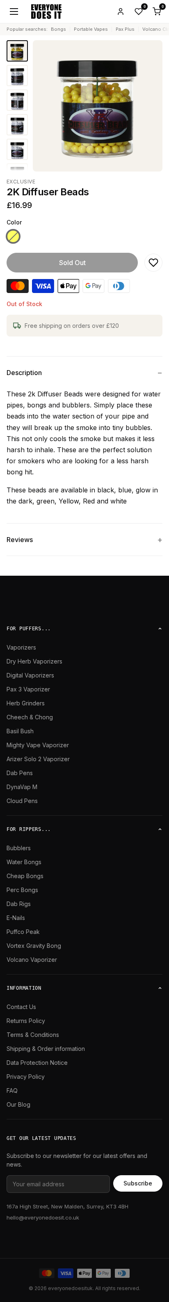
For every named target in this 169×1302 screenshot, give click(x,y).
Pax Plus (125, 29)
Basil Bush (20, 731)
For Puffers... (29, 629)
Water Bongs (24, 861)
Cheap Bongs (25, 875)
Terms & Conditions (33, 1034)
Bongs (58, 29)
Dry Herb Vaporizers (34, 661)
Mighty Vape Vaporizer (38, 744)
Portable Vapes (91, 29)
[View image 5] (17, 149)
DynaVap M (22, 786)
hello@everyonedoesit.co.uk (43, 1217)
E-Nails (16, 917)
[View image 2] (17, 75)
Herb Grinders (26, 703)
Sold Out (72, 263)
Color (14, 222)
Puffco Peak (23, 931)
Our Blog (18, 1104)
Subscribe (137, 1183)
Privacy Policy (26, 1076)
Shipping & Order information (46, 1048)
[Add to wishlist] (153, 263)
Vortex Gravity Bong (34, 945)
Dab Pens (20, 772)
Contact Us (21, 1006)
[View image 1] (17, 51)
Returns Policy (26, 1020)
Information (24, 988)
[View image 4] (17, 124)
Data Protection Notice (37, 1062)
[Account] (120, 11)
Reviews (20, 539)
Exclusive (21, 181)
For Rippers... (29, 829)
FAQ (12, 1090)
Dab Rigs (19, 903)
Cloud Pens (22, 800)
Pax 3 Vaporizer (28, 689)
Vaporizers (21, 647)
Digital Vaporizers (30, 675)
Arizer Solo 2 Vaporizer (38, 758)
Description (24, 372)
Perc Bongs (22, 889)
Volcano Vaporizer (32, 959)
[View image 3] (17, 100)
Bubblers (19, 847)
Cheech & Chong (30, 717)
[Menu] (14, 11)
